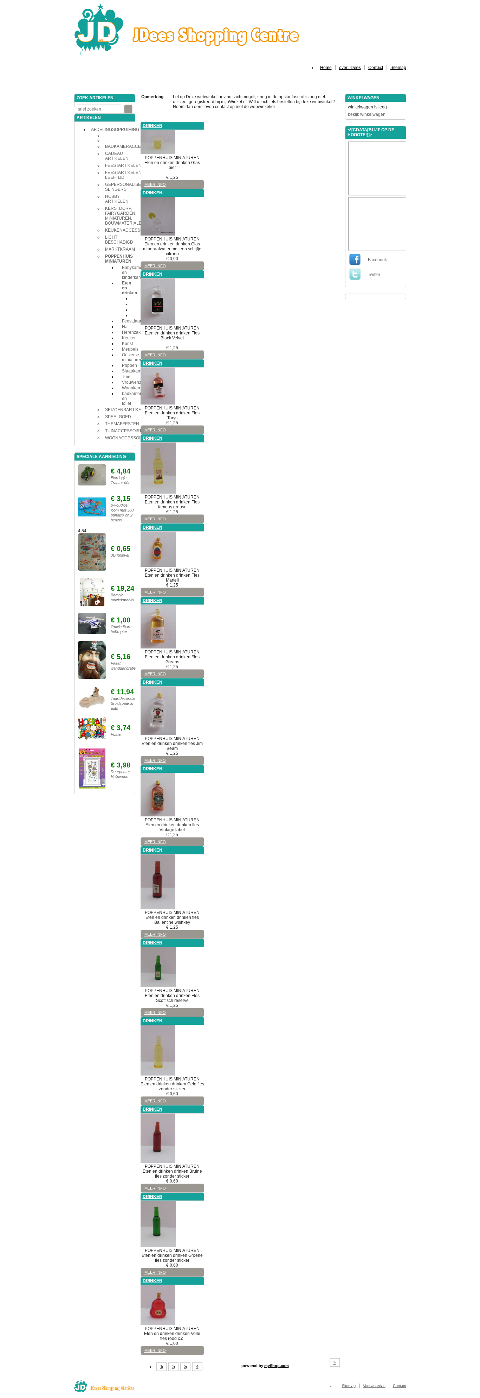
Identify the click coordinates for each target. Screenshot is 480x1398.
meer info (155, 184)
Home (326, 67)
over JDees (350, 67)
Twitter (374, 274)
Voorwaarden (374, 1386)
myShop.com (276, 1365)
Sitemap (398, 67)
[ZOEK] (128, 109)
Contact (375, 67)
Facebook (377, 259)
